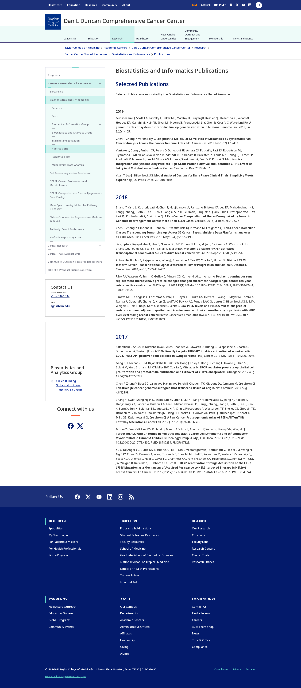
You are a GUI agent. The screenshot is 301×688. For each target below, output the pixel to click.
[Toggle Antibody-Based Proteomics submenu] (100, 229)
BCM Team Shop (203, 627)
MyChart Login (58, 535)
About (126, 5)
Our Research (201, 528)
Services (57, 108)
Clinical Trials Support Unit (64, 253)
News (195, 633)
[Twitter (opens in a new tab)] (80, 426)
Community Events (61, 627)
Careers (197, 620)
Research (91, 5)
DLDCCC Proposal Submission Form (70, 270)
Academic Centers (115, 48)
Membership (216, 38)
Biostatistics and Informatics (130, 54)
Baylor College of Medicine (81, 48)
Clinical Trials (200, 555)
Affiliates (126, 633)
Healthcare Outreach (62, 607)
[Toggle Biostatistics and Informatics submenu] (100, 100)
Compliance (199, 647)
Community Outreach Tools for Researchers (75, 261)
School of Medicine (132, 548)
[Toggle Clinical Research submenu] (100, 246)
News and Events (243, 38)
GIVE (194, 4)
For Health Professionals (65, 548)
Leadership (70, 38)
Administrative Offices (135, 627)
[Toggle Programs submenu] (100, 75)
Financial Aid (128, 582)
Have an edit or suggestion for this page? (65, 676)
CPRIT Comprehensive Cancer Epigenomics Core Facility (76, 195)
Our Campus (128, 607)
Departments (129, 613)
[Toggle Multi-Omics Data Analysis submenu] (100, 165)
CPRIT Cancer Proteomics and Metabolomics (68, 183)
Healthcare (55, 5)
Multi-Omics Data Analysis (68, 165)
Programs (54, 75)
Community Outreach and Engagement (192, 34)
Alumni (124, 653)
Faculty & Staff (61, 156)
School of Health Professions (139, 569)
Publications (162, 54)
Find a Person (201, 613)
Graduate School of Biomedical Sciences (146, 555)
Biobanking (56, 91)
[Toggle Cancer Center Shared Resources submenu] (100, 83)
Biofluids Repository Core (65, 237)
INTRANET (220, 4)
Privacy (237, 669)
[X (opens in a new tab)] (237, 5)
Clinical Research (58, 245)
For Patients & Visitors (63, 542)
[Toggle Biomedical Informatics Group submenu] (100, 124)
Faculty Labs (200, 542)
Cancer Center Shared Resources (85, 54)
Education (73, 5)
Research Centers (203, 548)
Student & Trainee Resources (139, 535)
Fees (54, 116)
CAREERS (206, 4)
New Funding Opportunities (168, 36)
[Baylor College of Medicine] (53, 22)
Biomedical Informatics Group (70, 124)
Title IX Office (201, 640)
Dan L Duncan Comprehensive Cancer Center (161, 48)
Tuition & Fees (129, 575)
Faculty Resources (132, 542)
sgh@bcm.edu (60, 306)
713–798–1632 (60, 296)
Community (109, 5)
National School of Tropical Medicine (144, 562)
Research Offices (203, 562)
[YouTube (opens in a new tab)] (243, 5)
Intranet (251, 669)
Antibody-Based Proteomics (67, 229)
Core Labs (198, 535)
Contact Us (199, 607)
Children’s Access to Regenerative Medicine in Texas (76, 219)
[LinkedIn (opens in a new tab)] (249, 5)
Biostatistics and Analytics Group (72, 132)
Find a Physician (59, 555)
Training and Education (66, 140)
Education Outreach (62, 613)
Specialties (56, 528)
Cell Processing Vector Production (70, 173)
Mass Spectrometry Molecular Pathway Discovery (74, 207)
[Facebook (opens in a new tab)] (231, 5)
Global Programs (60, 620)
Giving (124, 647)
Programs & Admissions (136, 528)
